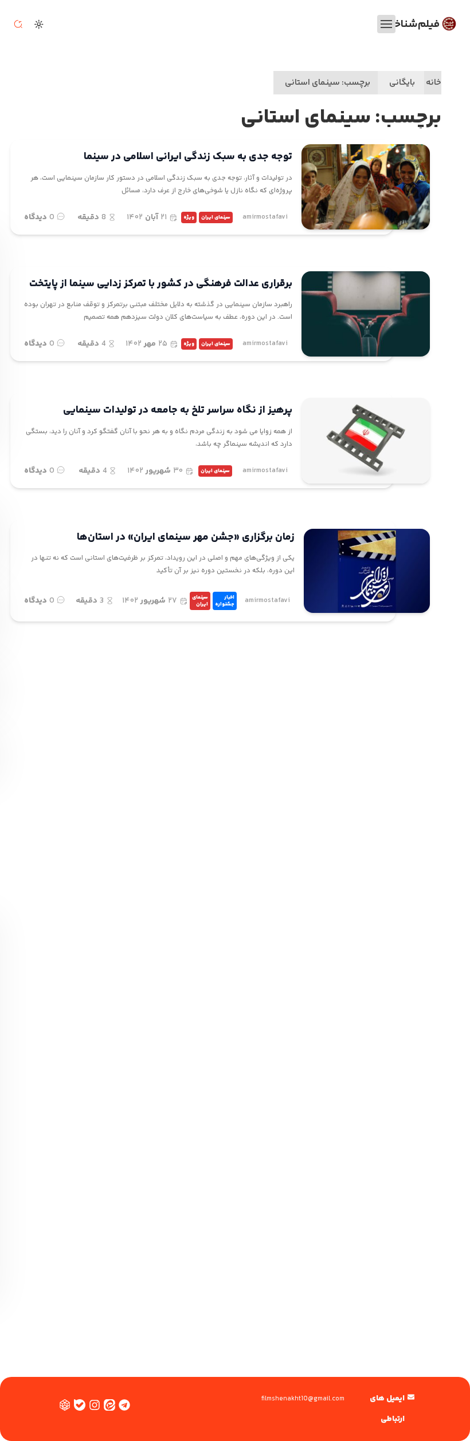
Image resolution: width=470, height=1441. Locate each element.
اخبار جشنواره (224, 600)
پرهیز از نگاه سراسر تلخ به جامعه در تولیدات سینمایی (177, 410)
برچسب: (327, 82)
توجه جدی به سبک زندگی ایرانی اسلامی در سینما (188, 157)
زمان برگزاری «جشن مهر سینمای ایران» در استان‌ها (186, 537)
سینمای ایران (215, 217)
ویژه (188, 217)
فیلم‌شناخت (412, 24)
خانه (433, 82)
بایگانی (402, 82)
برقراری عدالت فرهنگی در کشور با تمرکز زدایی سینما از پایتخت (160, 284)
